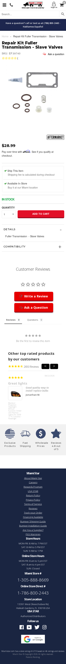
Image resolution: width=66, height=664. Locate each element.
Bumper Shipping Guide (33, 521)
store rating (25, 651)
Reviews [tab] (10, 319)
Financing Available (33, 517)
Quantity (8, 207)
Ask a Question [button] (36, 307)
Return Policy (33, 495)
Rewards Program (33, 486)
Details (9, 229)
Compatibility (15, 246)
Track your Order (33, 512)
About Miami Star (33, 478)
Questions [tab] (32, 319)
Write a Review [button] (36, 296)
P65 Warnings (33, 534)
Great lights (17, 383)
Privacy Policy (33, 499)
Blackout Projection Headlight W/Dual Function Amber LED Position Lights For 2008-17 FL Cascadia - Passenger (14, 408)
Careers (33, 482)
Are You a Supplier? (33, 530)
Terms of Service (33, 504)
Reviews (33, 508)
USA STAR (33, 491)
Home (5, 36)
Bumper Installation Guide (33, 525)
